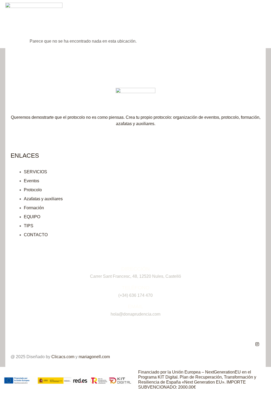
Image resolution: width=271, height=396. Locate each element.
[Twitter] (257, 344)
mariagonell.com (94, 356)
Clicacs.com (62, 356)
